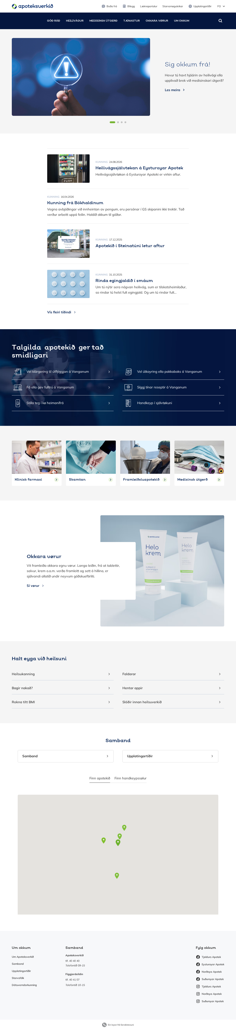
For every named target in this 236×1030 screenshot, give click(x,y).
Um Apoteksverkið (23, 956)
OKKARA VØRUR (157, 21)
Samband (18, 963)
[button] (221, 6)
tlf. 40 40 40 (72, 961)
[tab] (99, 778)
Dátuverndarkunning (24, 985)
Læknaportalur (148, 6)
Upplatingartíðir (21, 971)
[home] (32, 6)
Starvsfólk (18, 978)
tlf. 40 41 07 (72, 979)
